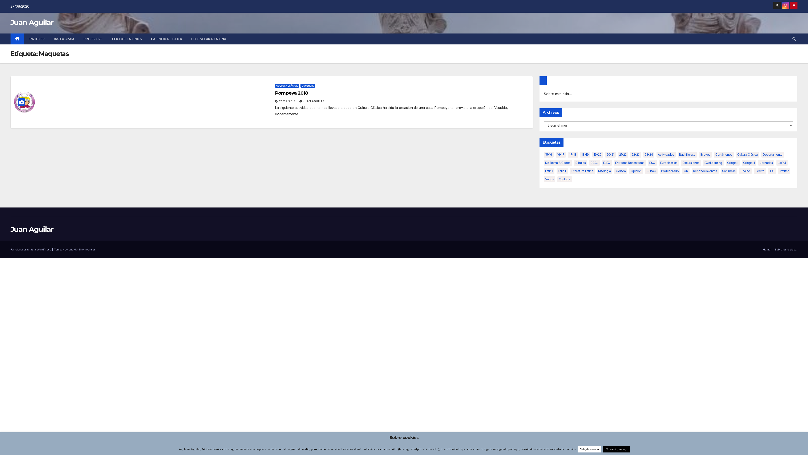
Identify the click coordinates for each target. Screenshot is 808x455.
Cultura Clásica (287, 85)
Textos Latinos (127, 39)
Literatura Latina (582, 171)
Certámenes (723, 154)
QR (686, 171)
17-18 (573, 154)
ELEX (606, 163)
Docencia (308, 85)
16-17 (560, 154)
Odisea (621, 171)
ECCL (594, 163)
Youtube (564, 179)
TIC (771, 171)
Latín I (549, 171)
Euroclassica (669, 163)
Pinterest (93, 39)
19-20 (598, 154)
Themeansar (86, 249)
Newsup (68, 249)
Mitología (604, 171)
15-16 (548, 154)
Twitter (37, 39)
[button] (794, 39)
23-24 (649, 154)
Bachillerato (687, 154)
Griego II (749, 163)
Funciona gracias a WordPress (31, 249)
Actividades (666, 154)
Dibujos (580, 163)
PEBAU (651, 171)
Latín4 (782, 163)
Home (767, 249)
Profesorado (670, 171)
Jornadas (766, 163)
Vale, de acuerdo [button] (589, 449)
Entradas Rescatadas (629, 163)
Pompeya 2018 (291, 93)
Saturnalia (729, 171)
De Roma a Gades (557, 163)
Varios (549, 179)
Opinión (636, 171)
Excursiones (691, 163)
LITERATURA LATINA (208, 39)
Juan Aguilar (32, 22)
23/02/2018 (287, 101)
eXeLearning (713, 163)
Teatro (759, 171)
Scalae (745, 171)
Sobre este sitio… (558, 94)
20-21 (610, 154)
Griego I (732, 163)
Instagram (64, 39)
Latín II (562, 171)
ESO (652, 163)
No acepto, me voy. (616, 449)
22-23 (636, 154)
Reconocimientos (705, 171)
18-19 (585, 154)
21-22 (623, 154)
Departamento (773, 154)
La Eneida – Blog (166, 39)
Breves (705, 154)
